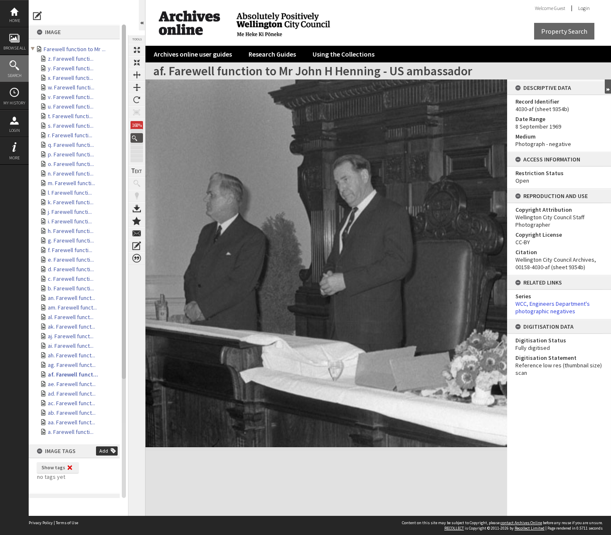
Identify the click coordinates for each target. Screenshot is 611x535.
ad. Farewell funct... (72, 393)
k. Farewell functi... (71, 202)
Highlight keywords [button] (136, 196)
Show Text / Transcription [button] (136, 171)
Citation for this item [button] (136, 258)
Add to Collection (136, 221)
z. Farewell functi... (71, 58)
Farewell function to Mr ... (75, 49)
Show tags (53, 467)
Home (14, 20)
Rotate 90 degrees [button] (136, 100)
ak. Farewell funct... (71, 326)
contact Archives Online (521, 522)
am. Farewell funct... (72, 307)
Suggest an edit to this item (37, 15)
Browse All (14, 48)
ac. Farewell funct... (71, 403)
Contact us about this (136, 233)
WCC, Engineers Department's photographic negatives (552, 307)
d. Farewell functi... (71, 269)
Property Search (564, 31)
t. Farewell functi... (70, 116)
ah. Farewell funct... (71, 355)
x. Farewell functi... (70, 78)
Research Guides (272, 54)
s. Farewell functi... (71, 125)
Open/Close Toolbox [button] (142, 15)
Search (14, 75)
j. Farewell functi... (70, 211)
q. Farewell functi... (71, 145)
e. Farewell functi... (71, 259)
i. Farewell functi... (70, 221)
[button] (137, 138)
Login (14, 130)
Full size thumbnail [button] (136, 50)
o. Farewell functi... (71, 164)
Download (136, 208)
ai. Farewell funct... (71, 345)
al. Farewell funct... (71, 317)
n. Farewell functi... (71, 173)
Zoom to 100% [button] (136, 112)
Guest (559, 8)
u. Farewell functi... (71, 106)
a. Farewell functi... (71, 432)
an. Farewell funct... (71, 298)
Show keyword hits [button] (136, 183)
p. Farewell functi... (71, 154)
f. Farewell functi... (70, 250)
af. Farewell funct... (73, 374)
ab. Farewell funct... (72, 412)
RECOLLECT (454, 528)
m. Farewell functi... (71, 183)
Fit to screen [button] (136, 62)
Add (103, 451)
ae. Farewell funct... (72, 384)
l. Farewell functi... (70, 192)
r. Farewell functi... (70, 135)
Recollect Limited (529, 528)
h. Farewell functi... (71, 231)
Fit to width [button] (136, 75)
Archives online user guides (193, 54)
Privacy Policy (41, 522)
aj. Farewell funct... (71, 336)
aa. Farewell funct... (71, 422)
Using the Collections (343, 54)
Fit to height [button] (136, 87)
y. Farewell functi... (71, 68)
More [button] (14, 158)
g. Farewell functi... (71, 240)
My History (14, 103)
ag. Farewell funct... (72, 365)
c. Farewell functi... (71, 278)
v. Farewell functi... (71, 97)
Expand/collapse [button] (608, 86)
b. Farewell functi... (71, 288)
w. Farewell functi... (71, 87)
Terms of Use (67, 522)
